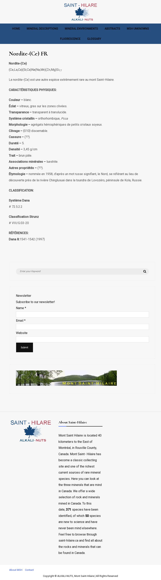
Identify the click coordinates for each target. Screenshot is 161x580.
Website (21, 333)
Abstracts (112, 28)
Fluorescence (70, 38)
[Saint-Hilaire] (80, 20)
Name (21, 308)
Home (16, 28)
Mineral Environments (81, 28)
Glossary (94, 38)
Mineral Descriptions (42, 28)
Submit (24, 347)
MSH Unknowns (138, 28)
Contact (29, 569)
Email (21, 320)
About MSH (15, 569)
